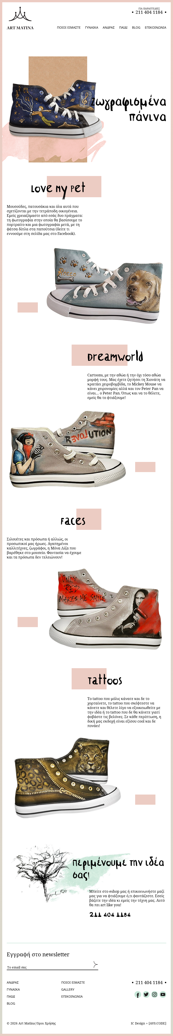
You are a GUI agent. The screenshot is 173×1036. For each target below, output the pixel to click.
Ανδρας (13, 982)
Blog (11, 1003)
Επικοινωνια (72, 996)
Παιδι (11, 996)
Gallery (67, 989)
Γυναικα (13, 989)
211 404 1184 (110, 913)
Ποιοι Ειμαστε (73, 982)
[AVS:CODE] (157, 1023)
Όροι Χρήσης (46, 1023)
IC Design (138, 1023)
